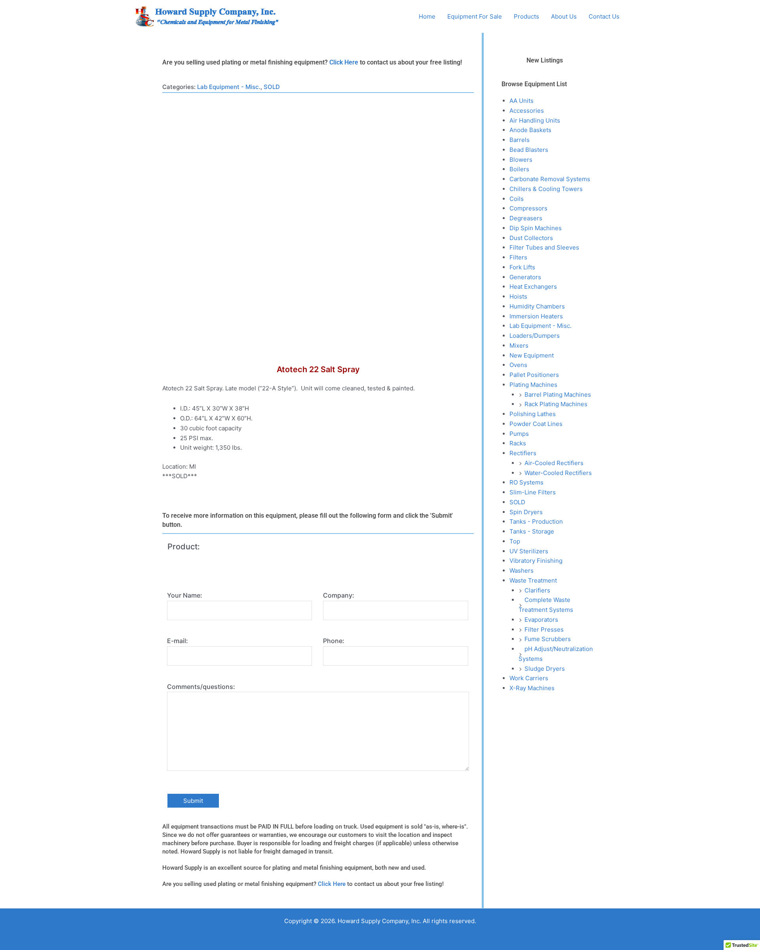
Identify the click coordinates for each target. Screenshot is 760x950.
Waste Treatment (533, 580)
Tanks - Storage (531, 531)
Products (526, 16)
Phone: (333, 641)
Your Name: (184, 595)
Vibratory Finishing (535, 560)
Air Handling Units (534, 120)
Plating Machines (533, 384)
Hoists (518, 296)
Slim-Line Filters (532, 492)
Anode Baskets (530, 130)
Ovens (518, 365)
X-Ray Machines (532, 688)
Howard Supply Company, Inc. (340, 16)
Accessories (526, 110)
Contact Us (604, 16)
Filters (518, 257)
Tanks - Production (536, 521)
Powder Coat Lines (535, 424)
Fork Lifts (522, 267)
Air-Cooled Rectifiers (553, 463)
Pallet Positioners (534, 374)
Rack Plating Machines (555, 404)
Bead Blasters (528, 149)
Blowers (520, 159)
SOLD (272, 87)
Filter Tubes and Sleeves (544, 247)
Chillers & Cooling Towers (546, 189)
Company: (338, 595)
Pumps (519, 433)
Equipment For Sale (474, 16)
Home (427, 16)
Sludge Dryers (544, 668)
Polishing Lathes (532, 414)
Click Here (343, 62)
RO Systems (526, 482)
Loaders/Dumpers (534, 335)
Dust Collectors (531, 238)
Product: (183, 546)
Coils (516, 198)
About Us (564, 16)
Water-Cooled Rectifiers (558, 473)
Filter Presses (544, 629)
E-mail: (177, 641)
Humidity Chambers (537, 306)
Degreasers (525, 218)
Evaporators (541, 619)
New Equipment (531, 355)
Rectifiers (522, 453)
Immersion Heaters (536, 316)
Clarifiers (537, 590)
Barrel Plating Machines (557, 394)
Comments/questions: (201, 687)
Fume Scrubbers (547, 639)
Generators (525, 277)
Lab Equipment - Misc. (228, 87)
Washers (521, 570)
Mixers (518, 345)
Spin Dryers (526, 512)
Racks (517, 443)
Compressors (528, 208)
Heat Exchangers (533, 286)
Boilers (519, 169)
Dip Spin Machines (535, 228)
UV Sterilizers (528, 551)
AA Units (521, 100)
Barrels (519, 140)
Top (514, 541)
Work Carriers (528, 678)
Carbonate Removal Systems (549, 179)
